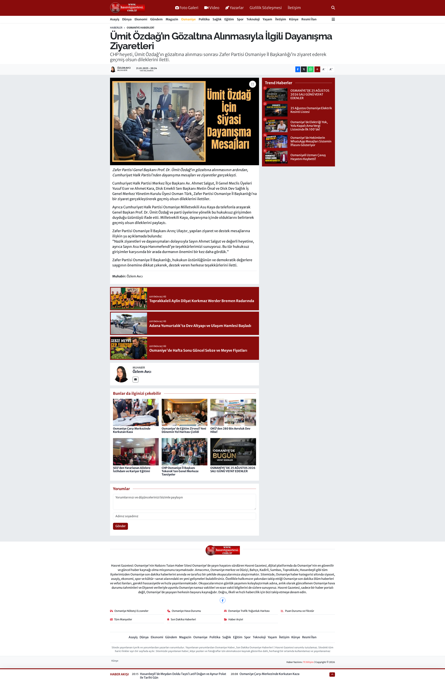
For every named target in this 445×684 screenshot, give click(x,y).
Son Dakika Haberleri (183, 619)
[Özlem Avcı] (121, 374)
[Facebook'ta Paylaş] (297, 69)
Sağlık (217, 19)
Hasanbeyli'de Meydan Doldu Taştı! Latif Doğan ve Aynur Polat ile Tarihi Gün (183, 675)
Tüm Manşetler (123, 619)
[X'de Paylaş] (304, 69)
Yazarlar (237, 7)
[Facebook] (222, 600)
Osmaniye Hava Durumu (186, 611)
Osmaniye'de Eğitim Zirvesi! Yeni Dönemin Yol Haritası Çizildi (184, 430)
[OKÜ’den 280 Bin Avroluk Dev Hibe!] (233, 412)
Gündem (156, 19)
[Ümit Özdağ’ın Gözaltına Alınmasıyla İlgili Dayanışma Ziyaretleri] (184, 121)
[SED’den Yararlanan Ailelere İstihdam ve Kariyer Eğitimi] (136, 451)
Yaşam (267, 19)
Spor (240, 19)
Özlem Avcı (142, 371)
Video (214, 7)
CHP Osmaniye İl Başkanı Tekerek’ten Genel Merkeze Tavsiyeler (180, 471)
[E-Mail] (135, 379)
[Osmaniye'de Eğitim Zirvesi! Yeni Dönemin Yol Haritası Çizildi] (184, 412)
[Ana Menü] (333, 19)
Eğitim (229, 19)
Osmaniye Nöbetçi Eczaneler (131, 611)
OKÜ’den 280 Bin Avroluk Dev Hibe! (230, 430)
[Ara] (333, 8)
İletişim (294, 7)
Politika (204, 19)
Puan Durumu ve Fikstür (299, 611)
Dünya (127, 19)
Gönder (120, 526)
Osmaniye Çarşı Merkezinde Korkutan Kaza (131, 430)
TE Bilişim (308, 662)
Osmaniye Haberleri (140, 27)
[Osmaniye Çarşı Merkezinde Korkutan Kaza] (136, 412)
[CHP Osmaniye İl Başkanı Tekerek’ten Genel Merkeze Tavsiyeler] (184, 451)
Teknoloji (253, 19)
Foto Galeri (189, 7)
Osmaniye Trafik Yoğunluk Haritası (249, 611)
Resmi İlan (309, 19)
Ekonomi (141, 19)
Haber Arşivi (235, 619)
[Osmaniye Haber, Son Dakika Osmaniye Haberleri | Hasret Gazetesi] (127, 8)
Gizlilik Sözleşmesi (266, 7)
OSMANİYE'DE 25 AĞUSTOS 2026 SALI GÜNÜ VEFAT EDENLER (232, 469)
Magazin (172, 19)
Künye (293, 19)
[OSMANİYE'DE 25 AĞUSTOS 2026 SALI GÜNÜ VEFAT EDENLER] (233, 451)
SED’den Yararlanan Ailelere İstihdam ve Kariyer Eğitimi (131, 469)
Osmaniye (188, 19)
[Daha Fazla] (317, 69)
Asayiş (114, 19)
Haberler (116, 27)
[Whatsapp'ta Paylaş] (311, 69)
